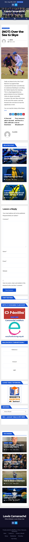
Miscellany (20, 536)
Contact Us (11, 533)
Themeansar (14, 531)
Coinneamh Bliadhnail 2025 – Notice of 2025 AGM (14, 195)
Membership (13, 536)
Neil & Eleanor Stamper (14, 481)
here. (5, 110)
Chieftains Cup (7, 459)
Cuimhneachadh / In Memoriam (10, 478)
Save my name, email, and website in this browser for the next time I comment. (14, 284)
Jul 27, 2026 (8, 500)
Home (5, 533)
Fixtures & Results (20, 533)
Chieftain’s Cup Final (13, 158)
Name (5, 251)
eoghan (16, 161)
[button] (26, 18)
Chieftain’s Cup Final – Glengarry (14, 497)
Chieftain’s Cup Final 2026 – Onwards (13, 463)
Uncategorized (5, 28)
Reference (14, 349)
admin (11, 40)
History (6, 536)
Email (5, 261)
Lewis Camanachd (14, 11)
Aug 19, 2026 (8, 449)
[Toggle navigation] (14, 19)
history (6, 442)
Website (5, 271)
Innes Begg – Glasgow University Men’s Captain (14, 447)
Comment (6, 219)
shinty (10, 442)
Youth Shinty (14, 538)
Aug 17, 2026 (8, 483)
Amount (14, 361)
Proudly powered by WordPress (10, 530)
